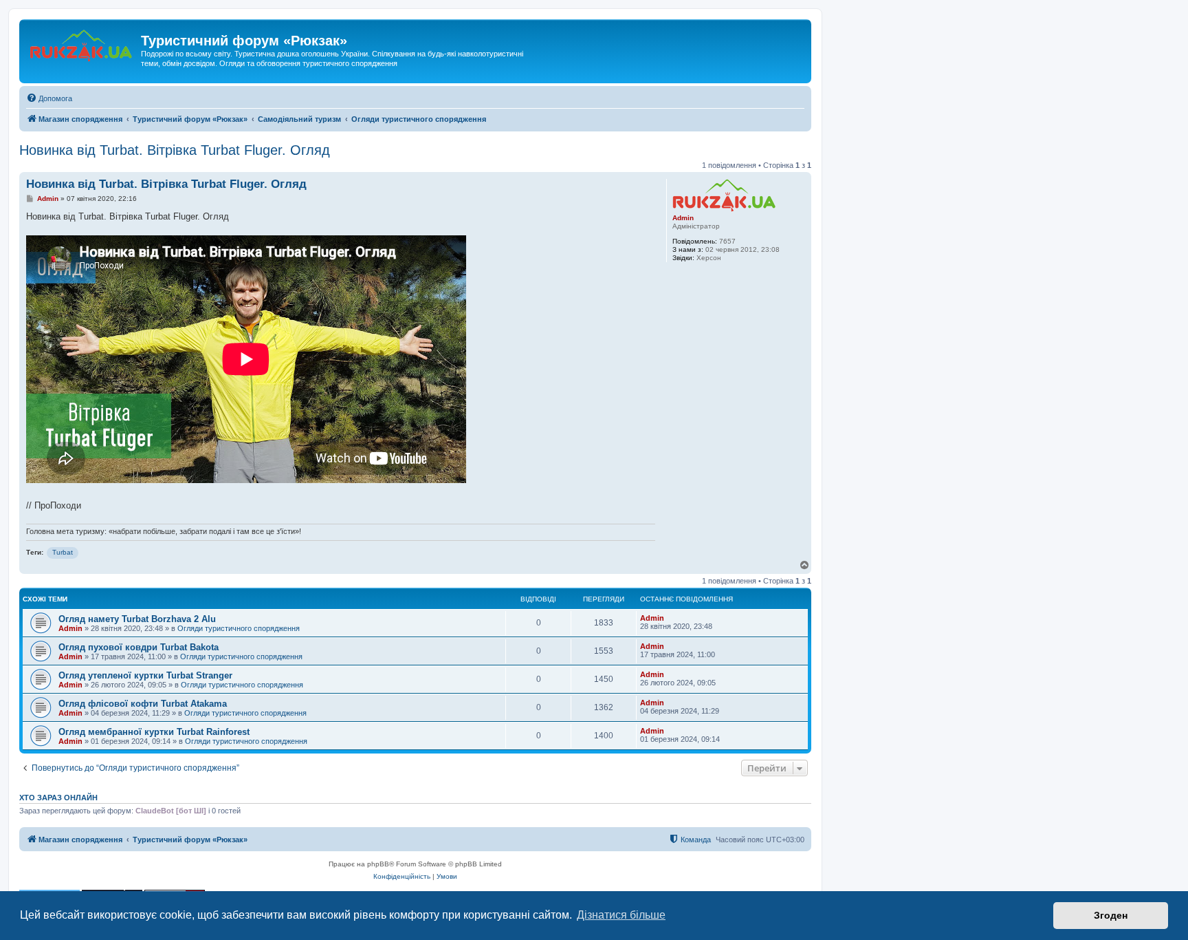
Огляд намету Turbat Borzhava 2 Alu (137, 619)
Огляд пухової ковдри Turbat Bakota (138, 647)
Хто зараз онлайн (58, 797)
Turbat (62, 552)
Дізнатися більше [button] (621, 915)
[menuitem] (49, 98)
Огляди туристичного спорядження (238, 628)
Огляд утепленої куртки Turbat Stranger (145, 675)
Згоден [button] (1111, 915)
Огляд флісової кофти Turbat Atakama (142, 703)
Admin (683, 218)
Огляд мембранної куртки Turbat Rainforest (154, 732)
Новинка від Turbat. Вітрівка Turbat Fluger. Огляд (174, 150)
